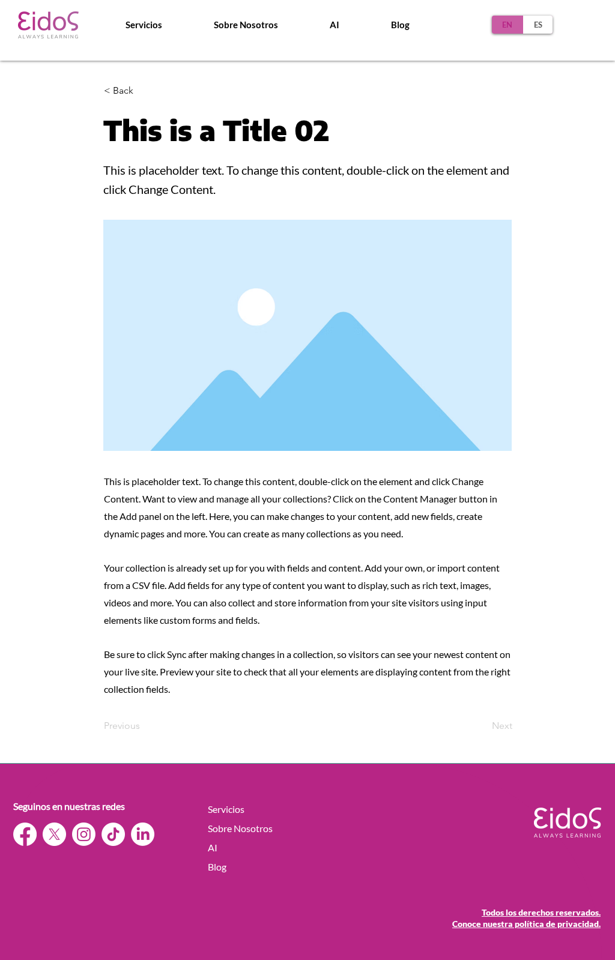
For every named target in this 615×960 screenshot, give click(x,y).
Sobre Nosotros (240, 828)
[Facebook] (25, 834)
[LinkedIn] (142, 834)
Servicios (226, 809)
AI (212, 847)
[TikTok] (113, 834)
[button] (246, 25)
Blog (217, 866)
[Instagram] (83, 834)
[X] (54, 834)
